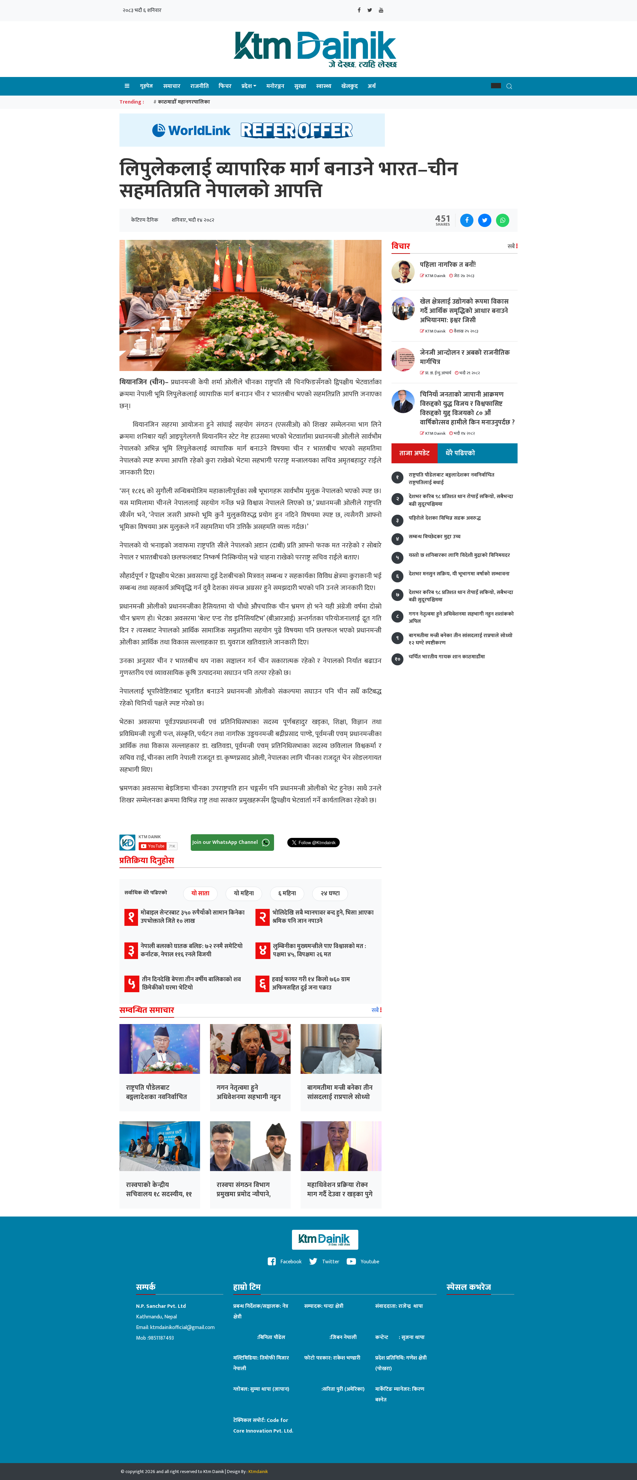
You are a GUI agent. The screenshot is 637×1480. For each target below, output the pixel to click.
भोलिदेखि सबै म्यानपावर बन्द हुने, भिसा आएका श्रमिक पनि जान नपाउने (323, 917)
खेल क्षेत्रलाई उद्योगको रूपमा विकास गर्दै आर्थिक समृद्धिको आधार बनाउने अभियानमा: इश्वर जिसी (464, 311)
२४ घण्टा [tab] (330, 894)
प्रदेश (247, 86)
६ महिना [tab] (287, 894)
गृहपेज (146, 86)
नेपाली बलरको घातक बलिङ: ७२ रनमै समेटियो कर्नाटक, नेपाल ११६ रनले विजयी (192, 950)
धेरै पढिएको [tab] (460, 453)
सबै (376, 1010)
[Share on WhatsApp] (502, 220)
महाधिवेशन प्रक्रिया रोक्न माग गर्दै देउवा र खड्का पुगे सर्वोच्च (340, 1194)
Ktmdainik (258, 1471)
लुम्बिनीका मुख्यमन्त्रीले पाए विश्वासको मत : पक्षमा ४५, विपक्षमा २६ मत (319, 950)
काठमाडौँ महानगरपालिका (184, 102)
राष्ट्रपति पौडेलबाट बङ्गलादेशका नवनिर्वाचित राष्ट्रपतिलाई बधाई (156, 1097)
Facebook (290, 1261)
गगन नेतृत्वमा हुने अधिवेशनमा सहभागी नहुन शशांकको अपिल (249, 1097)
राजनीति (199, 86)
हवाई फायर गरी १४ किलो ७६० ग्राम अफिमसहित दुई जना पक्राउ (311, 984)
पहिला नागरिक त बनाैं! (448, 264)
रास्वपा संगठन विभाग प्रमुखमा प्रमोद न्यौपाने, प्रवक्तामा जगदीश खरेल (245, 1194)
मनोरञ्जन (275, 86)
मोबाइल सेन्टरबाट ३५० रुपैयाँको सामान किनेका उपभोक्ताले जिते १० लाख (193, 917)
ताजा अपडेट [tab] (414, 453)
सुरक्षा (300, 86)
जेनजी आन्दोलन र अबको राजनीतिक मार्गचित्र (465, 357)
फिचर (225, 86)
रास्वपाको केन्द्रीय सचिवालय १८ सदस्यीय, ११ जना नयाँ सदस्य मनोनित (159, 1194)
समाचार (171, 86)
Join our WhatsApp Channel (225, 842)
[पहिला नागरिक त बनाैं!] (405, 271)
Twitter (330, 1261)
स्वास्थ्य (323, 86)
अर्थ (372, 86)
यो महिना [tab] (244, 894)
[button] (496, 85)
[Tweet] (484, 220)
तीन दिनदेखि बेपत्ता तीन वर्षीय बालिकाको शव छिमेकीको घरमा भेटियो (191, 984)
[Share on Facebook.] (466, 220)
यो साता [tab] (200, 894)
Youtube (369, 1261)
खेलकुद (349, 86)
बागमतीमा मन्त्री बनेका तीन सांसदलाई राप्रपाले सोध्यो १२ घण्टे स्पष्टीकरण (340, 1097)
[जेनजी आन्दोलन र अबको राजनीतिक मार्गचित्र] (405, 359)
